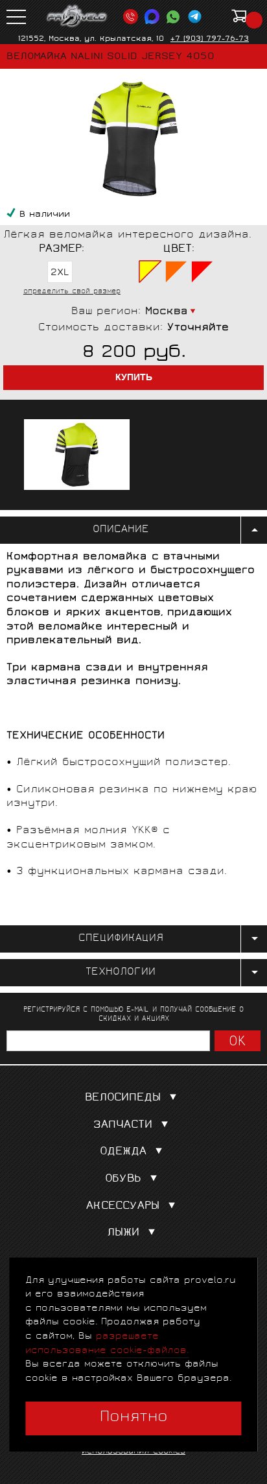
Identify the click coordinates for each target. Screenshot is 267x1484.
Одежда (123, 1152)
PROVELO (77, 16)
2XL (60, 273)
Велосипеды (123, 1098)
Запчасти (122, 1125)
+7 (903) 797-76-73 (209, 39)
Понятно (134, 1417)
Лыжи (123, 1233)
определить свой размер (72, 292)
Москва (166, 312)
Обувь (123, 1179)
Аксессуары (122, 1206)
